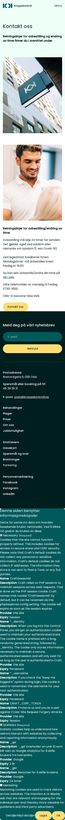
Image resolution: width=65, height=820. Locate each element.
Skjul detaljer (26, 815)
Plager (7, 413)
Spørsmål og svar (16, 454)
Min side (8, 277)
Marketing (10, 785)
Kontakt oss (15, 307)
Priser (7, 419)
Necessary (17, 535)
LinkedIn (9, 494)
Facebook (10, 482)
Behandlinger (12, 408)
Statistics (16, 725)
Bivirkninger (11, 459)
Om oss (8, 425)
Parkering (10, 465)
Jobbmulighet (13, 431)
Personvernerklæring (18, 477)
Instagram (10, 488)
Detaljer (11, 815)
